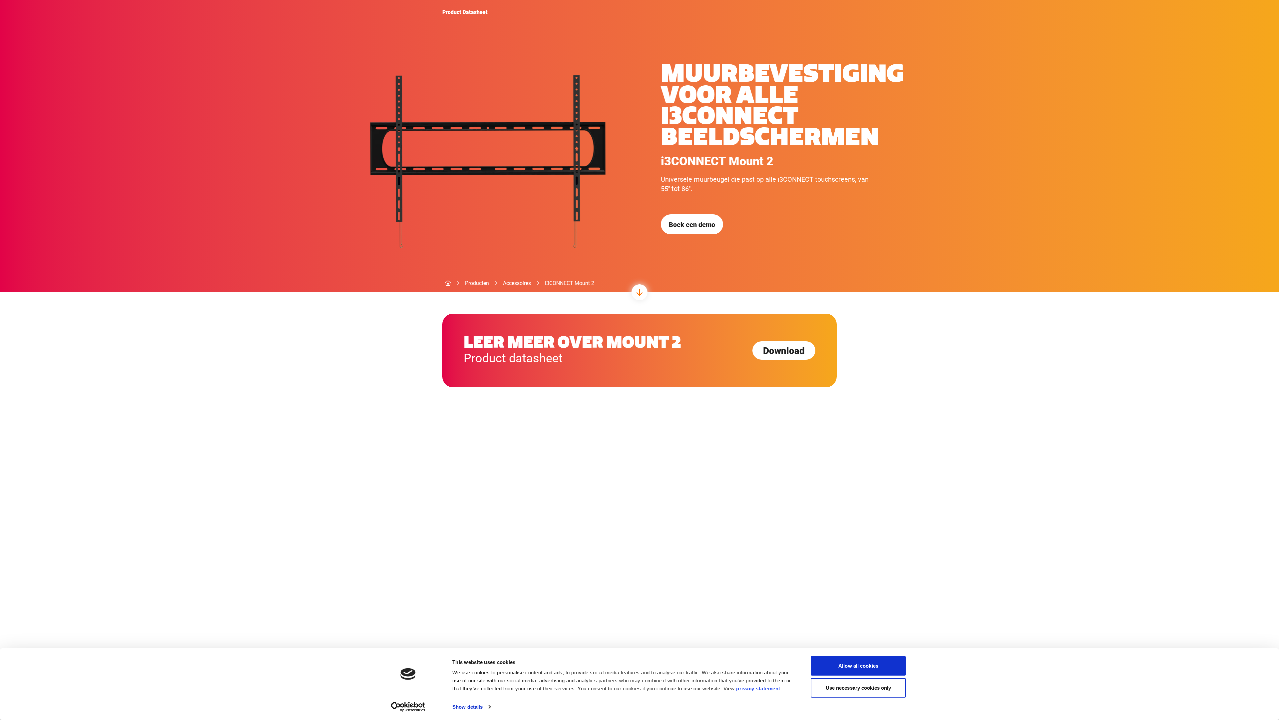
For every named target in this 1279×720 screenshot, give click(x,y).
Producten (477, 282)
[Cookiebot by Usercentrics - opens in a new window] (408, 707)
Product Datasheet (465, 11)
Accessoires (517, 282)
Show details (467, 707)
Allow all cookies (858, 666)
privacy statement (758, 688)
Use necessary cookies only (858, 687)
